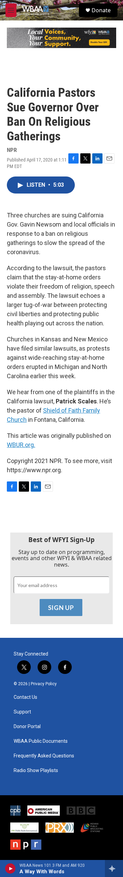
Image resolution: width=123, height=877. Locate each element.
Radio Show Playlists (36, 770)
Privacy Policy (44, 683)
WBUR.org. (21, 444)
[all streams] (114, 868)
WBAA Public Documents (41, 741)
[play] (10, 868)
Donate (101, 10)
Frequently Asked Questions (44, 755)
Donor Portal (27, 726)
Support (22, 711)
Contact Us (25, 697)
